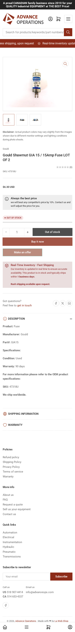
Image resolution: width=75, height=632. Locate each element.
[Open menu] (68, 19)
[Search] (68, 32)
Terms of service (13, 471)
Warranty (8, 476)
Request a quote (13, 504)
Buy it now (37, 241)
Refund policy (11, 457)
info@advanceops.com (40, 592)
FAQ (5, 499)
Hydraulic (8, 547)
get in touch (24, 305)
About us (8, 495)
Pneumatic (9, 551)
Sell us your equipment (17, 509)
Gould (6, 148)
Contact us (60, 202)
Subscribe (61, 576)
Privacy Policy (11, 467)
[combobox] (37, 32)
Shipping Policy (12, 462)
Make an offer (22, 253)
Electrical (8, 537)
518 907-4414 (15, 592)
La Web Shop (61, 621)
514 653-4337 (15, 596)
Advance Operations (25, 621)
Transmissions (12, 556)
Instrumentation (12, 542)
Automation (10, 532)
